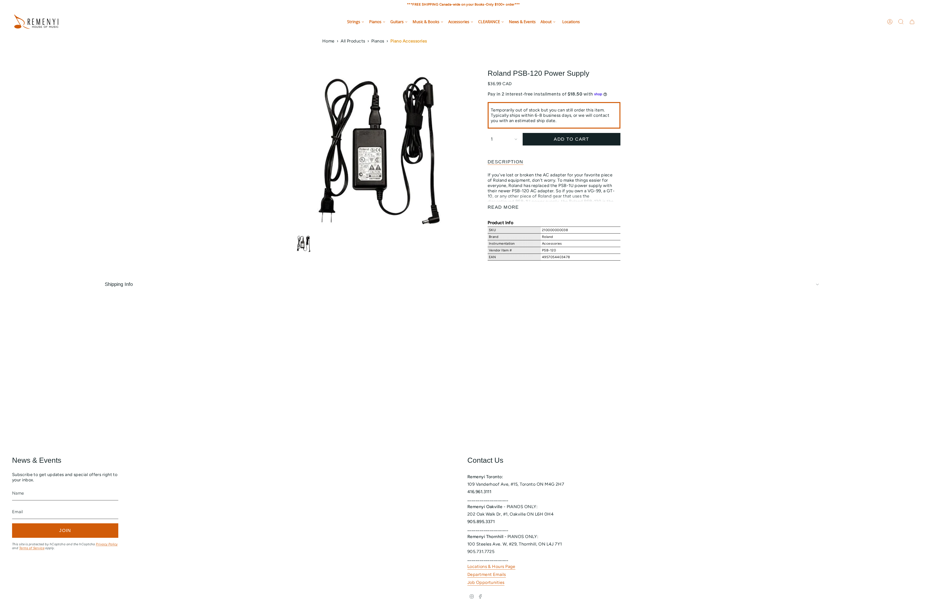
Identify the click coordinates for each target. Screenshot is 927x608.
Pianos (377, 41)
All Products (353, 41)
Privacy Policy (107, 544)
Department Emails (486, 574)
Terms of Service (31, 548)
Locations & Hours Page (491, 566)
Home (328, 41)
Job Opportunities (486, 582)
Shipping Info (119, 284)
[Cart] (912, 22)
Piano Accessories (408, 41)
